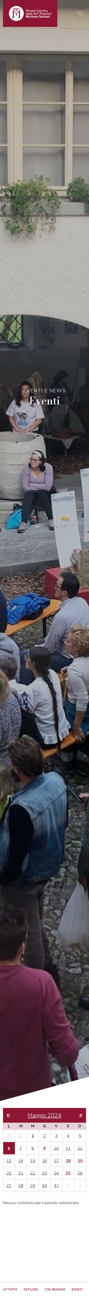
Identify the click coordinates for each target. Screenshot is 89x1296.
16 (44, 1160)
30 (20, 1136)
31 (56, 1185)
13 (8, 1160)
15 (32, 1160)
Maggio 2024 (44, 1115)
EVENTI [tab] (77, 1289)
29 (8, 1136)
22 (32, 1173)
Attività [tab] (10, 1289)
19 (80, 1160)
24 (56, 1173)
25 (68, 1173)
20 (8, 1173)
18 (68, 1160)
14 (20, 1160)
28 (20, 1185)
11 (68, 1148)
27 (8, 1185)
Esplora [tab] (30, 1289)
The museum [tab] (54, 1289)
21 (20, 1173)
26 (80, 1173)
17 (56, 1160)
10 (56, 1148)
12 (80, 1148)
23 (44, 1173)
